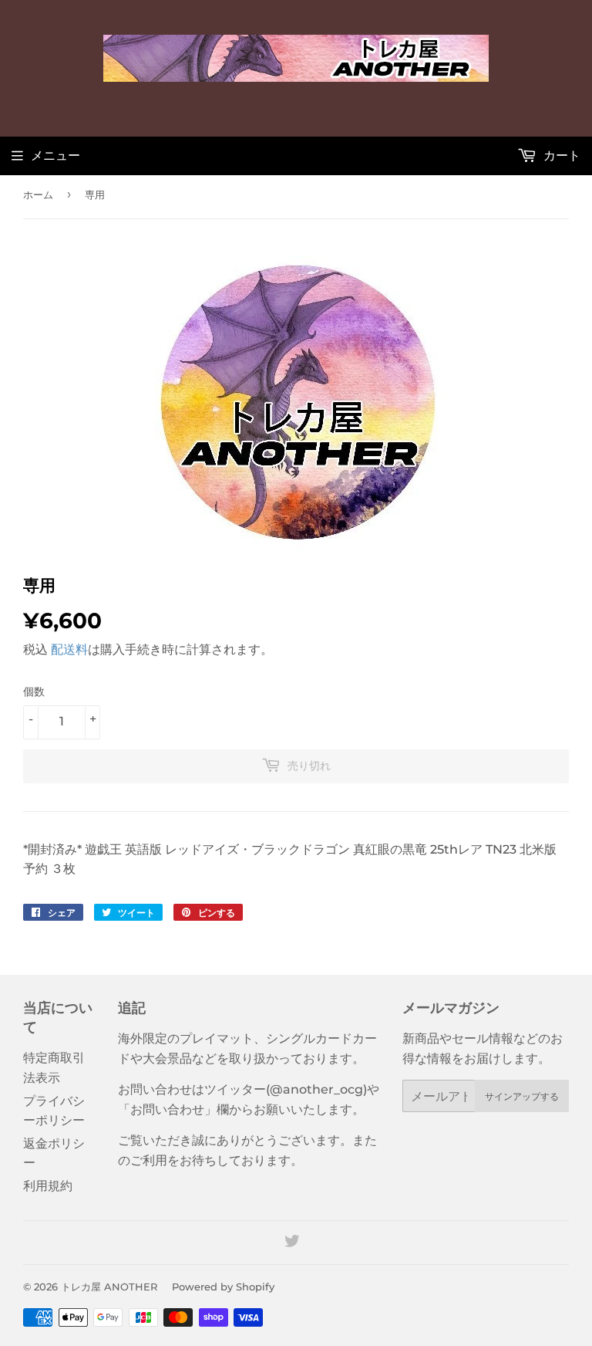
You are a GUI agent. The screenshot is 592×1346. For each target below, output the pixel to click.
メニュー (55, 155)
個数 (34, 691)
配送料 (69, 649)
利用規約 (47, 1186)
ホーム (38, 194)
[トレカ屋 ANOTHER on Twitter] (292, 1243)
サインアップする (522, 1096)
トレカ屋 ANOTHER (109, 1286)
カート (560, 155)
